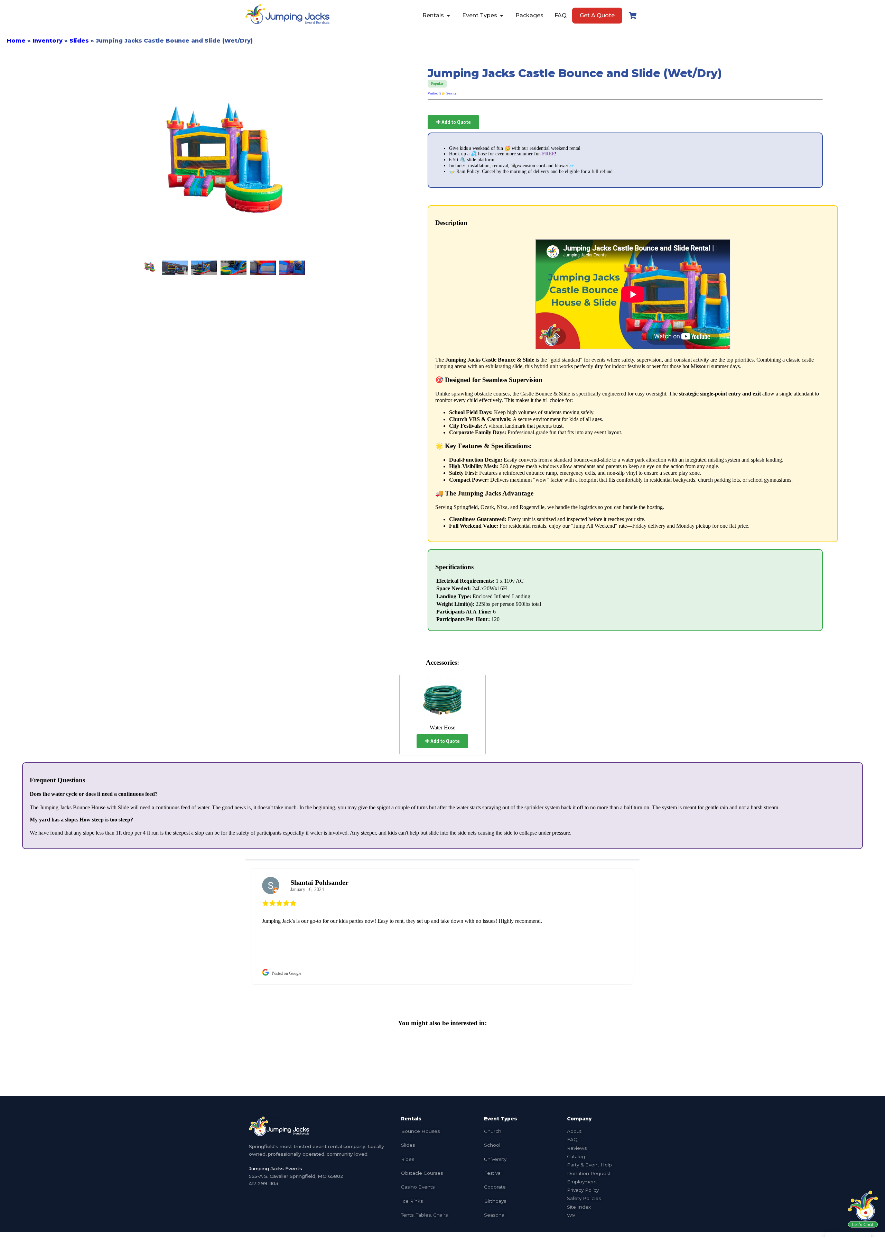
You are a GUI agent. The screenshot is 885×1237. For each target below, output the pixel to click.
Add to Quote (455, 122)
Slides (79, 40)
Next (644, 926)
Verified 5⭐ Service (442, 93)
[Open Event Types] (501, 15)
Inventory (47, 40)
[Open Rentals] (448, 15)
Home (16, 40)
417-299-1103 (263, 1183)
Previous (240, 926)
